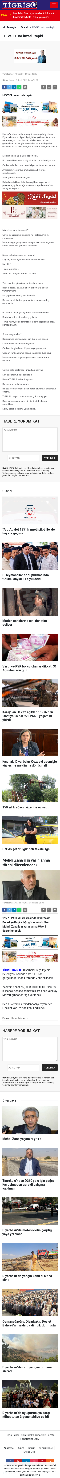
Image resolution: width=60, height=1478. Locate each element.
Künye (21, 1448)
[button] (43, 87)
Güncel (24, 27)
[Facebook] (4, 87)
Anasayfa (11, 27)
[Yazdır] (25, 87)
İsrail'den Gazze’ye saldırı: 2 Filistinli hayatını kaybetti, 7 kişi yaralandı (33, 14)
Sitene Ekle (29, 1452)
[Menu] (54, 5)
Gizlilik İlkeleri (46, 1448)
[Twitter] (9, 87)
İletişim (31, 1448)
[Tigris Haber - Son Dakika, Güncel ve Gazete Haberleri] (19, 4)
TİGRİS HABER (11, 970)
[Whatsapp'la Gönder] (19, 87)
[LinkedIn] (14, 87)
